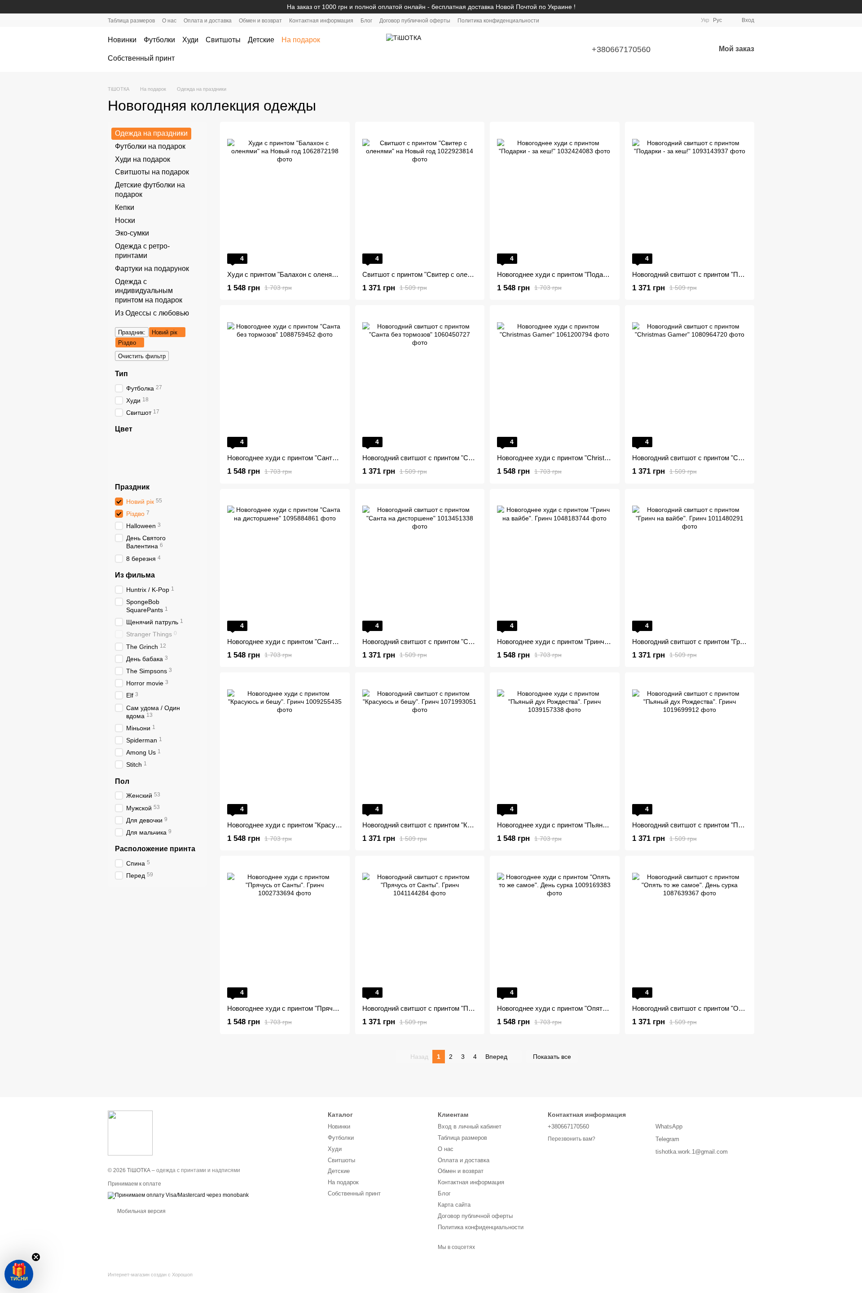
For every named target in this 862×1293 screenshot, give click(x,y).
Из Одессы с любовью (152, 313)
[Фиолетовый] (167, 445)
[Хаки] (120, 456)
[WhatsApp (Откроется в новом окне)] (688, 20)
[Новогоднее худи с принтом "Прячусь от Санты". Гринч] (285, 930)
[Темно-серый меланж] (155, 445)
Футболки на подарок (150, 146)
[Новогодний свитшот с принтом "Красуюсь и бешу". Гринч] (420, 747)
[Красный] (178, 445)
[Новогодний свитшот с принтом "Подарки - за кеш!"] (690, 196)
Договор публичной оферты (414, 21)
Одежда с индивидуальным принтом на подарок (148, 290)
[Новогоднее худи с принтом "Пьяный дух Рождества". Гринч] (554, 747)
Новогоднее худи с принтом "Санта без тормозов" (304, 458)
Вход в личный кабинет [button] (469, 1126)
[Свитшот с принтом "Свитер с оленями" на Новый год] (420, 196)
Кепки (124, 207)
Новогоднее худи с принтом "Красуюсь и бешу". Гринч (311, 825)
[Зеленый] (167, 456)
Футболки (159, 40)
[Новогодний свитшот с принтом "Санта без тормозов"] (420, 379)
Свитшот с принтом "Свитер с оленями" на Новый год (445, 274)
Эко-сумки (132, 233)
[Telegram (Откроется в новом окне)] (677, 20)
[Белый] (120, 445)
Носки (125, 220)
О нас (169, 21)
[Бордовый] (132, 468)
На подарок (300, 40)
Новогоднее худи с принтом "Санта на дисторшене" (307, 641)
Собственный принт (141, 58)
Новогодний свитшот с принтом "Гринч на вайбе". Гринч (717, 641)
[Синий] (143, 445)
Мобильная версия (141, 1211)
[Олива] (120, 468)
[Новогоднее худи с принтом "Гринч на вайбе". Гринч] (554, 563)
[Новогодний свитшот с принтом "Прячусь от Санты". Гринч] (420, 930)
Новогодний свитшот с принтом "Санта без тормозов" (445, 458)
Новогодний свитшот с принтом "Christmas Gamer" (710, 458)
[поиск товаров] (361, 49)
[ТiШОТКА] (130, 1132)
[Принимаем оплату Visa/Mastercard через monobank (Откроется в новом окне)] (178, 1195)
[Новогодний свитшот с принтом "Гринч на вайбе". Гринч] (690, 563)
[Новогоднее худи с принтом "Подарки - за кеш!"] (554, 196)
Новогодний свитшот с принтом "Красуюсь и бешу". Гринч (451, 825)
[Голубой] (178, 456)
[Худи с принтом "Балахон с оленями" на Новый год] (285, 196)
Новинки (122, 40)
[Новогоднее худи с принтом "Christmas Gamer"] (554, 379)
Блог (366, 21)
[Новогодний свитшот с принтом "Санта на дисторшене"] (420, 563)
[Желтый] (155, 456)
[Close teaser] (35, 1257)
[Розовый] (143, 456)
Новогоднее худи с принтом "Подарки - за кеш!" (570, 274)
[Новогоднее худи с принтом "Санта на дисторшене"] (285, 563)
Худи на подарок (142, 159)
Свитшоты (223, 40)
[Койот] (190, 445)
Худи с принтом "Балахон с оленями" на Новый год (306, 274)
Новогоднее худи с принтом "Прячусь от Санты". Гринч (312, 1008)
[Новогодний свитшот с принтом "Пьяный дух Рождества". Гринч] (690, 747)
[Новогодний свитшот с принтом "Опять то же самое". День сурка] (690, 930)
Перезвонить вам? (571, 1139)
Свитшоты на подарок (152, 172)
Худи (190, 40)
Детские (261, 40)
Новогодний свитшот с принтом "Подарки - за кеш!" (711, 274)
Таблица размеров (131, 21)
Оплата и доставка (208, 21)
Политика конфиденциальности (498, 21)
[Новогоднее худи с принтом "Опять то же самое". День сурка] (554, 930)
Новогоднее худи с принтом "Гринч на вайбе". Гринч (577, 641)
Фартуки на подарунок (152, 268)
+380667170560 (621, 49)
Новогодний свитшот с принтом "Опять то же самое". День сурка (732, 1008)
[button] (18, 1274)
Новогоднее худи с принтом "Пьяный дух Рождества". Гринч (590, 825)
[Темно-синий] (190, 456)
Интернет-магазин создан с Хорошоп (150, 1274)
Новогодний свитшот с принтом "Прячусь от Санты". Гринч (453, 1008)
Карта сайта (454, 1204)
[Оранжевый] (132, 456)
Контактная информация (321, 21)
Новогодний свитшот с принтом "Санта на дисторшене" (447, 641)
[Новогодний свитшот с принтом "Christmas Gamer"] (690, 379)
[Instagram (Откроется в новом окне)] (656, 20)
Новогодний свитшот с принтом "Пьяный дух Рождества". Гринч (730, 825)
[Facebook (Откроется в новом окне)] (666, 20)
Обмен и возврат (260, 21)
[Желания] (684, 49)
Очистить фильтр (142, 356)
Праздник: (131, 332)
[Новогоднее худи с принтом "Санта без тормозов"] (285, 379)
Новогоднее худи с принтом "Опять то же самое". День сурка (591, 1008)
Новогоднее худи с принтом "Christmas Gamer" (569, 458)
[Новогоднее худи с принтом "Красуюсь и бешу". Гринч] (285, 747)
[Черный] (132, 445)
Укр (705, 20)
